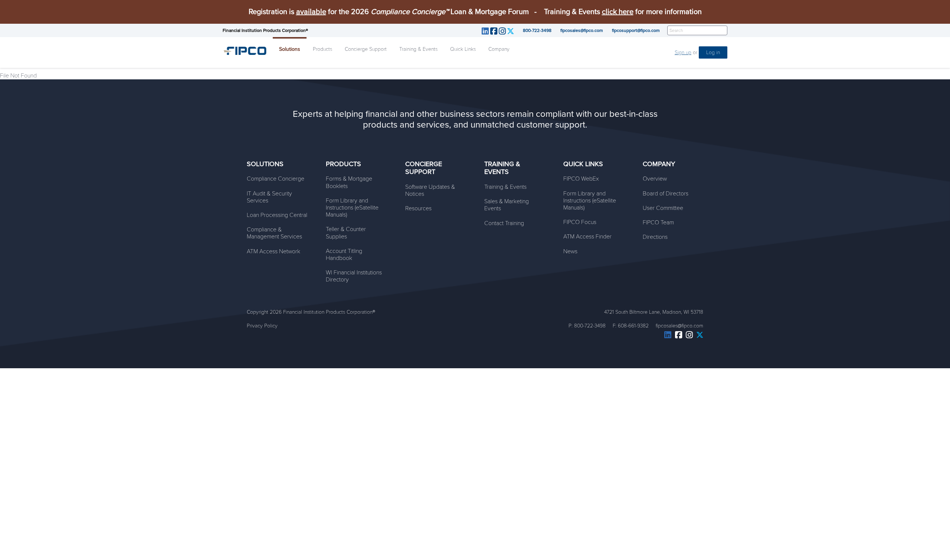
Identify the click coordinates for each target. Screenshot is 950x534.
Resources (418, 208)
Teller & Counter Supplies (346, 232)
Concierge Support (366, 49)
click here (617, 11)
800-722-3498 (537, 30)
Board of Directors (665, 193)
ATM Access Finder (587, 236)
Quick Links (463, 49)
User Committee (663, 208)
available (311, 11)
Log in (713, 52)
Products (322, 49)
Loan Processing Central (277, 215)
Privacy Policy (262, 326)
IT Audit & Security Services (269, 197)
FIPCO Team (658, 222)
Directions (655, 237)
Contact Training (504, 223)
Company (499, 49)
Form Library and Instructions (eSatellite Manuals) (352, 207)
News (570, 251)
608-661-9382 (633, 326)
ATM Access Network (273, 251)
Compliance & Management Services (274, 233)
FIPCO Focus (579, 222)
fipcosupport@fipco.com (636, 30)
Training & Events (418, 49)
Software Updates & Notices (430, 190)
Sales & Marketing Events (506, 205)
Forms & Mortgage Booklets (349, 182)
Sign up (683, 52)
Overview (655, 178)
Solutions (289, 49)
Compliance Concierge (275, 178)
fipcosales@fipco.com (581, 30)
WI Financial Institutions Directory (354, 276)
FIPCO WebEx (581, 178)
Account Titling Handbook (344, 254)
